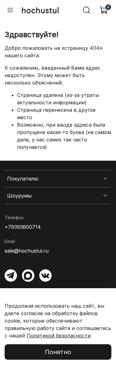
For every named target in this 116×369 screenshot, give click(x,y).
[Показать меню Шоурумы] (105, 195)
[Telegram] (11, 275)
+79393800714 (23, 227)
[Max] (28, 275)
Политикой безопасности (59, 335)
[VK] (45, 275)
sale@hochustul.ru (27, 251)
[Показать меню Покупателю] (105, 178)
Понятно (58, 352)
